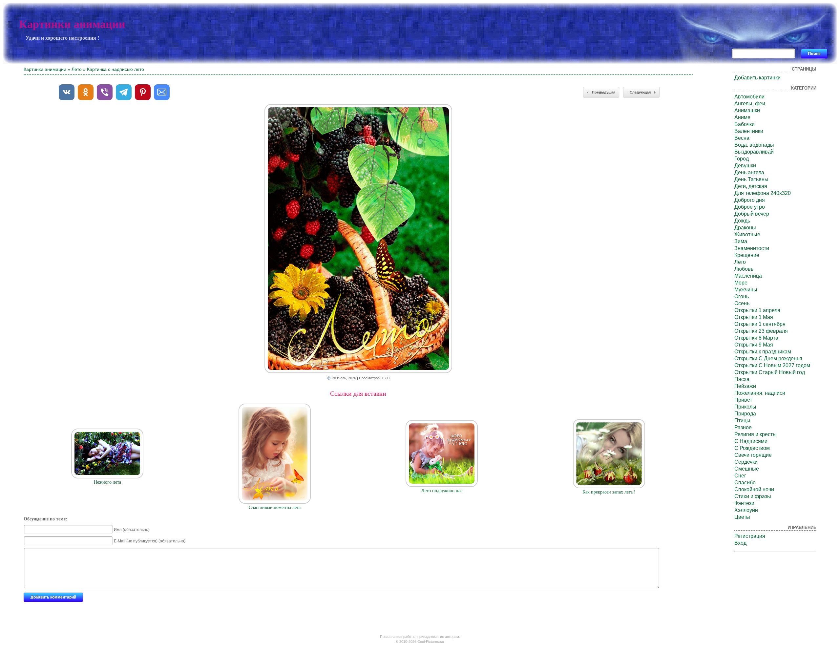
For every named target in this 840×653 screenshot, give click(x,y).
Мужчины (745, 289)
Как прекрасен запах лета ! (609, 492)
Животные (747, 234)
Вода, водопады (754, 145)
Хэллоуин (746, 510)
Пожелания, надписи (759, 393)
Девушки (745, 165)
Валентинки (748, 131)
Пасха (741, 379)
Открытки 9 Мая (753, 345)
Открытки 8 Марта (756, 338)
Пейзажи (745, 386)
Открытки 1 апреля (757, 310)
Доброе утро (749, 207)
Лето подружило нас (441, 490)
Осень (741, 303)
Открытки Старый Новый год (769, 372)
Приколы (745, 407)
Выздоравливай (754, 152)
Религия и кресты (755, 434)
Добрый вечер (751, 214)
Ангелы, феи (749, 103)
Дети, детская (750, 186)
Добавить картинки (757, 77)
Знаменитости (751, 248)
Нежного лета (107, 482)
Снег (740, 475)
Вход (740, 543)
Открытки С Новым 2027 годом (772, 365)
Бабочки (744, 124)
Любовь (743, 269)
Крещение (746, 255)
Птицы (742, 420)
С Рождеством (752, 448)
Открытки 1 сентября (760, 324)
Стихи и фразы (752, 496)
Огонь (741, 296)
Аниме (742, 117)
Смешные (746, 469)
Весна (741, 138)
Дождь (742, 220)
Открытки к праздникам (762, 351)
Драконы (745, 227)
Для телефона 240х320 (762, 193)
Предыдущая (603, 92)
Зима (740, 241)
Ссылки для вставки (358, 393)
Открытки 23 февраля (761, 331)
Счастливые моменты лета (275, 507)
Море (740, 282)
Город (741, 158)
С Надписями (750, 441)
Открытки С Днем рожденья (768, 358)
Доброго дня (749, 200)
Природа (745, 413)
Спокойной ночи (754, 489)
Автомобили (749, 96)
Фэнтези (744, 503)
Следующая (640, 92)
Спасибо (745, 482)
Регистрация (749, 536)
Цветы (742, 517)
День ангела (749, 172)
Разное (743, 427)
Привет (743, 400)
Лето (77, 69)
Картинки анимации (72, 24)
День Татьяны (751, 179)
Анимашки (747, 110)
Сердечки (746, 462)
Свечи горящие (753, 455)
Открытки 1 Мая (753, 317)
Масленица (748, 276)
